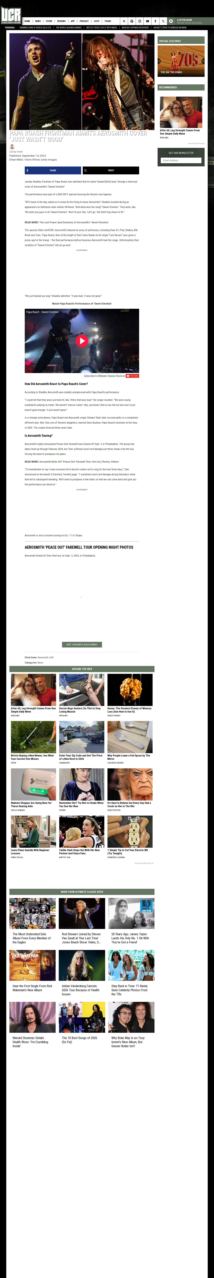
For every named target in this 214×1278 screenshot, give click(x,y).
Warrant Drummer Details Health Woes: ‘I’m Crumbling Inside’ (30, 1042)
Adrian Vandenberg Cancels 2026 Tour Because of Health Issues (80, 990)
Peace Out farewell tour (69, 443)
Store (49, 21)
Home (27, 21)
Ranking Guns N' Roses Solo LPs (35, 27)
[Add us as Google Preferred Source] (132, 21)
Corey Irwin (16, 151)
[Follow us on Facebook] (155, 21)
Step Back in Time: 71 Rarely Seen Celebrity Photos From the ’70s (129, 990)
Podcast (84, 21)
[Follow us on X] (163, 21)
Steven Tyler (94, 417)
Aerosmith (39, 186)
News (38, 21)
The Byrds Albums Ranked (69, 27)
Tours (107, 21)
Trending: (10, 27)
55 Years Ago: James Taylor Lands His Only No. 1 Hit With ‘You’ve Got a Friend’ (130, 938)
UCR (51, 657)
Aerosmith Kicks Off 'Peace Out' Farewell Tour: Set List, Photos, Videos (79, 461)
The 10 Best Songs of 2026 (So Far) (79, 1040)
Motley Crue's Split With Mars (101, 27)
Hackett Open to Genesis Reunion (170, 27)
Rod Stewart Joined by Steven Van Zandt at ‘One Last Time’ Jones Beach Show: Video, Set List (81, 938)
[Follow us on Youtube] (147, 21)
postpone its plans (55, 454)
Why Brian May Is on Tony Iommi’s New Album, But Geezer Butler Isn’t (128, 1042)
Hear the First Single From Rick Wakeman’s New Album (32, 988)
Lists (96, 21)
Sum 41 (114, 230)
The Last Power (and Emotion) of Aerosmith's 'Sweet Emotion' (74, 222)
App (73, 21)
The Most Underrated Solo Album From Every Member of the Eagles (32, 938)
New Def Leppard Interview (135, 27)
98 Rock (69, 207)
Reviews (61, 21)
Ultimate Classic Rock (110, 375)
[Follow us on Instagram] (140, 21)
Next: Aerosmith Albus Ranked (82, 644)
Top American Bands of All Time (179, 72)
